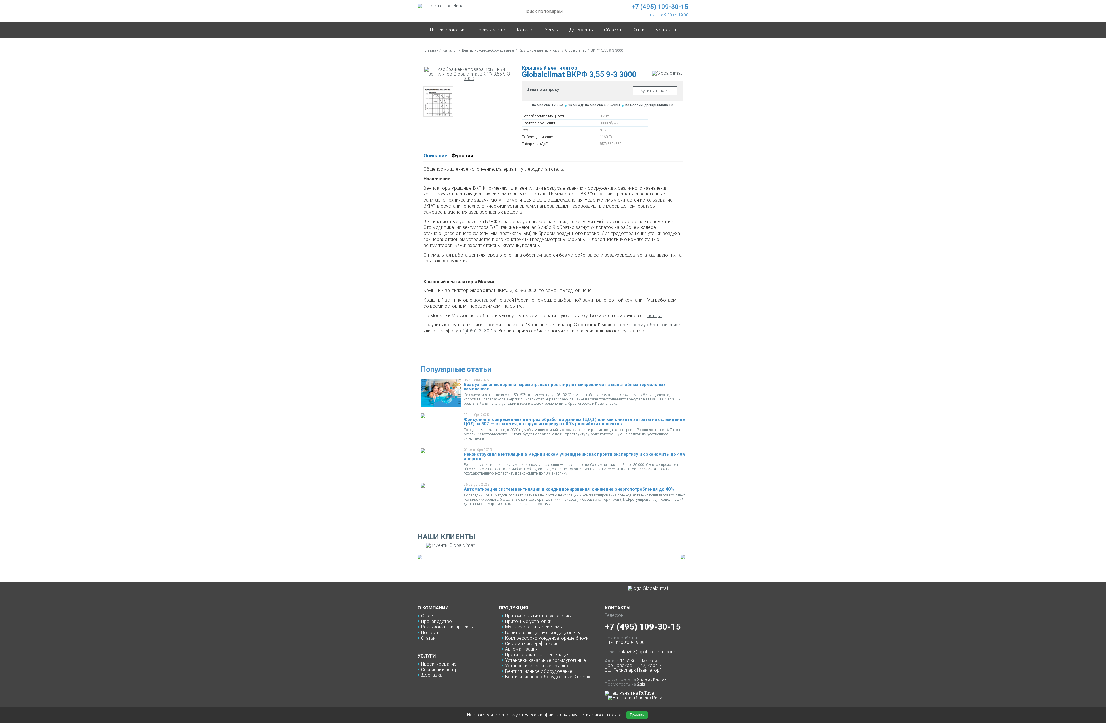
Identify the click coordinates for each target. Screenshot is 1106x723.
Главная (431, 50)
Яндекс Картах (651, 679)
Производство (491, 30)
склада (654, 315)
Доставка (431, 675)
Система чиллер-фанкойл (531, 643)
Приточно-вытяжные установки (538, 616)
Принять (637, 715)
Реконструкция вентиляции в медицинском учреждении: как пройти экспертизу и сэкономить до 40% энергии (574, 456)
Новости (430, 632)
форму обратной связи (656, 324)
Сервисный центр (439, 669)
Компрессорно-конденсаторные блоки (546, 638)
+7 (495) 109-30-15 (643, 627)
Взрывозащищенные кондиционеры (543, 632)
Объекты (613, 30)
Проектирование (447, 30)
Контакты (666, 30)
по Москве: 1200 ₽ (547, 105)
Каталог (525, 30)
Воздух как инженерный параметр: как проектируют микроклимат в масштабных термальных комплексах (565, 386)
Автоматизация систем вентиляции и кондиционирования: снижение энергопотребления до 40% (569, 489)
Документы (581, 30)
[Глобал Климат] (648, 588)
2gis (641, 684)
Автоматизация (521, 649)
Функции (462, 155)
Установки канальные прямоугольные (545, 660)
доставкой (485, 300)
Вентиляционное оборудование (488, 50)
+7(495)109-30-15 (477, 331)
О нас (427, 616)
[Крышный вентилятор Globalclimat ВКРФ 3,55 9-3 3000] (468, 74)
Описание (435, 155)
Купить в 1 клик (655, 90)
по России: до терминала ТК (649, 105)
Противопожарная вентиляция (537, 654)
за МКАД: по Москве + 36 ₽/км (594, 105)
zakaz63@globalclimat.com (646, 651)
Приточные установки (528, 621)
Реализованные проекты (447, 627)
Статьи (428, 638)
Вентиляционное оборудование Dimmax (547, 676)
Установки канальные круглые (537, 666)
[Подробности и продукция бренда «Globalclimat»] (667, 73)
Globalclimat (575, 50)
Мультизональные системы (534, 627)
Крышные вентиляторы (539, 50)
